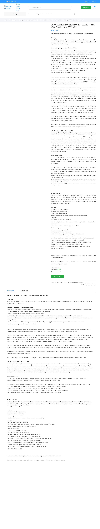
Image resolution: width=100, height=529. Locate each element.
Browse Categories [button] (14, 14)
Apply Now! (86, 7)
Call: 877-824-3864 (11, 2)
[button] (94, 7)
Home (30, 14)
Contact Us (49, 14)
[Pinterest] (94, 284)
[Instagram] (92, 284)
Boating (20, 20)
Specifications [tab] (24, 291)
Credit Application (39, 14)
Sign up (94, 2)
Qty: (52, 271)
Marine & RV (13, 20)
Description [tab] (10, 291)
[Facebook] (86, 284)
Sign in (87, 2)
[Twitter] (89, 284)
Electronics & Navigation (31, 20)
